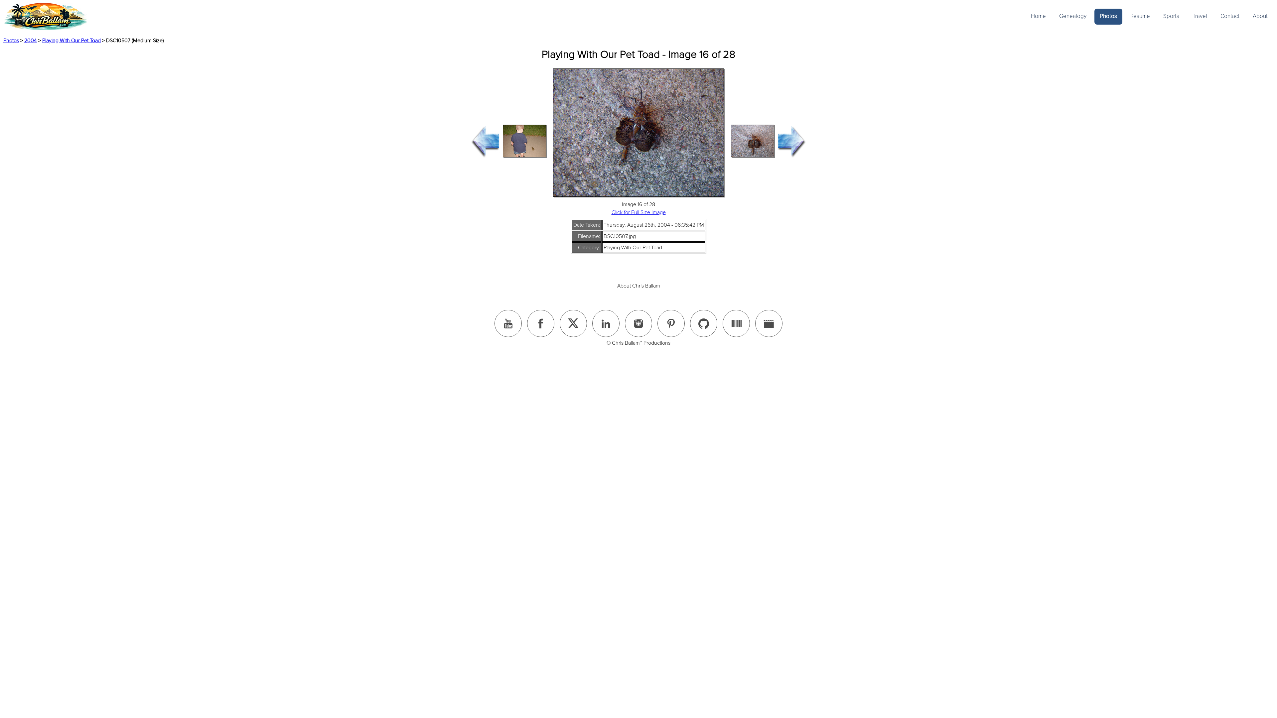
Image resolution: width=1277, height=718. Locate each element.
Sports (1171, 16)
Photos (1108, 16)
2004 (30, 40)
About (1260, 16)
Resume (1140, 16)
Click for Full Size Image (639, 212)
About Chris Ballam (638, 286)
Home (1038, 16)
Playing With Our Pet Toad (71, 40)
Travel (1200, 16)
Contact (1229, 16)
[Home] (45, 16)
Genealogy (1072, 16)
